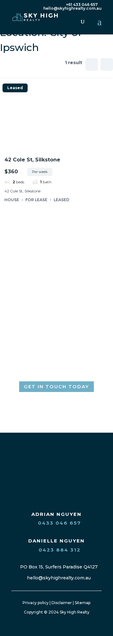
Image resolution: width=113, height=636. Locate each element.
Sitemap (82, 602)
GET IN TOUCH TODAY (56, 386)
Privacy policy (36, 602)
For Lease (36, 199)
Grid (91, 64)
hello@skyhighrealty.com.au (58, 578)
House (11, 199)
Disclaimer (61, 602)
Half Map (106, 64)
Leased (15, 88)
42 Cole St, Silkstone (32, 160)
